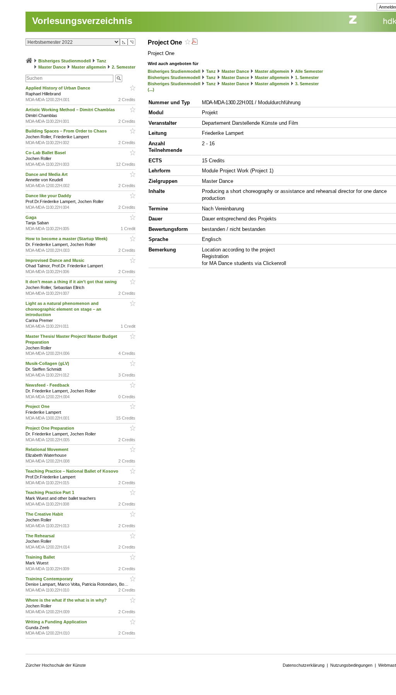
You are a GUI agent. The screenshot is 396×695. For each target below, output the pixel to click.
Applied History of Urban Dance (58, 88)
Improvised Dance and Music (55, 260)
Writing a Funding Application (57, 621)
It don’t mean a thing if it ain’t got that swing (72, 281)
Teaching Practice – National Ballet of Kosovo (72, 471)
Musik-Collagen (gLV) (48, 363)
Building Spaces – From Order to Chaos (67, 131)
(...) (151, 89)
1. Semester (307, 77)
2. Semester (123, 67)
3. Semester (307, 83)
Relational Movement (48, 449)
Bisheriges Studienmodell (64, 60)
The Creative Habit (45, 514)
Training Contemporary (50, 578)
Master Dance (52, 67)
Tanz (101, 60)
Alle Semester (309, 71)
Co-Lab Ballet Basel (46, 152)
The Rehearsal (41, 535)
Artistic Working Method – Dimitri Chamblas (71, 109)
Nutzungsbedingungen (351, 665)
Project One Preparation (50, 428)
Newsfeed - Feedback (48, 385)
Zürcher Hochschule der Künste (56, 665)
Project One (38, 406)
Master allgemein (89, 67)
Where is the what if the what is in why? (67, 600)
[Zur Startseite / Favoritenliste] (29, 60)
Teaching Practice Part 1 (50, 492)
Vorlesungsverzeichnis (82, 20)
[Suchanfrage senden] (118, 78)
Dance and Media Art (47, 174)
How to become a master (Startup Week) (67, 238)
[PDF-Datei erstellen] (194, 42)
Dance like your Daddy (49, 195)
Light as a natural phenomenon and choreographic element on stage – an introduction (63, 309)
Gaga (32, 217)
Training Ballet (41, 557)
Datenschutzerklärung (303, 665)
